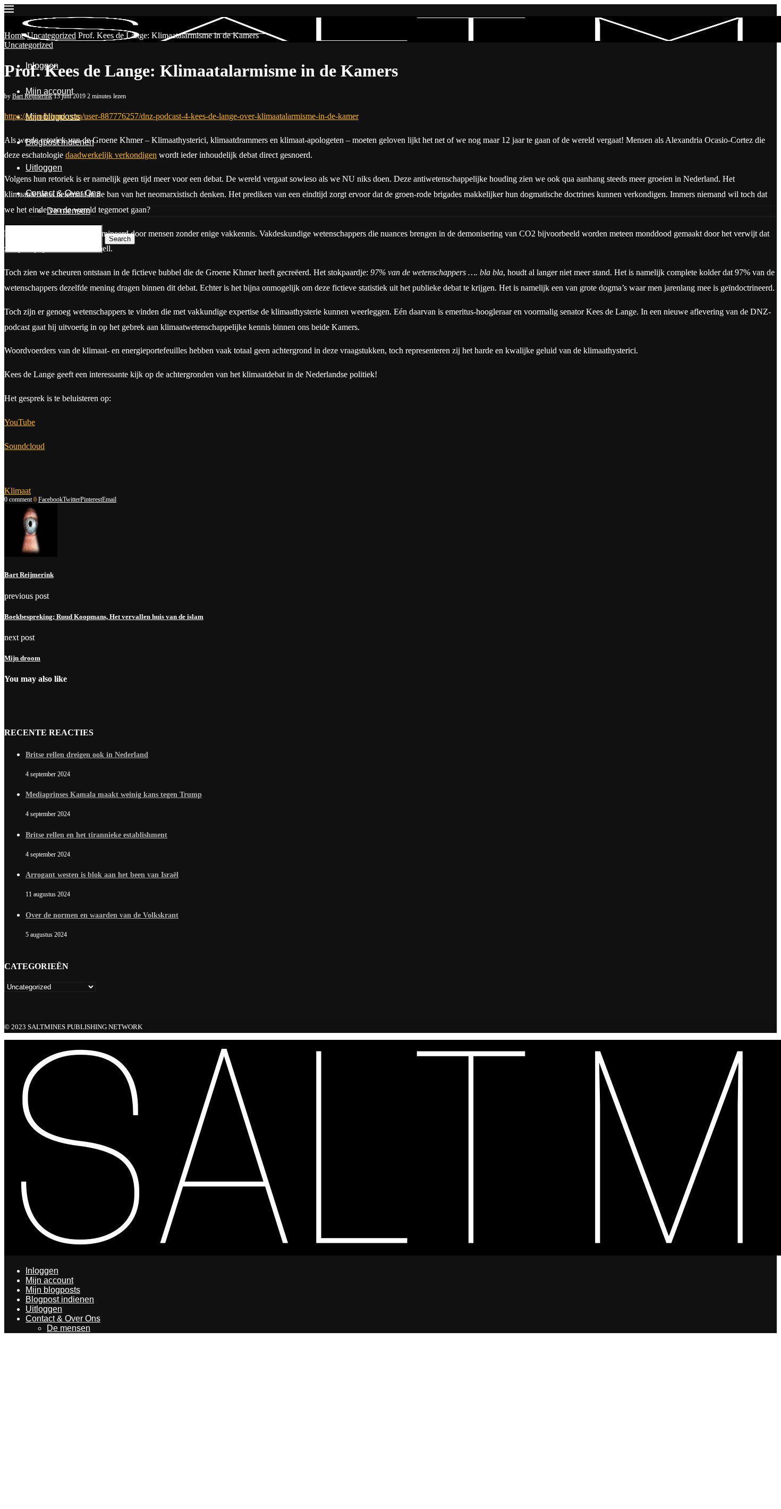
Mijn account (49, 91)
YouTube (19, 422)
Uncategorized (51, 35)
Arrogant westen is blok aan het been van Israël (102, 875)
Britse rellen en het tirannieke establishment (96, 835)
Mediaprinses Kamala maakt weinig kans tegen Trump (114, 795)
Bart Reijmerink (32, 96)
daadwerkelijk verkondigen (111, 154)
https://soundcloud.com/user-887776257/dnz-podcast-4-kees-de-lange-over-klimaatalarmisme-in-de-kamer (181, 116)
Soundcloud (24, 446)
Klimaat (17, 490)
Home (14, 35)
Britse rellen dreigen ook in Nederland (87, 755)
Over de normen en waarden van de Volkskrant (102, 915)
